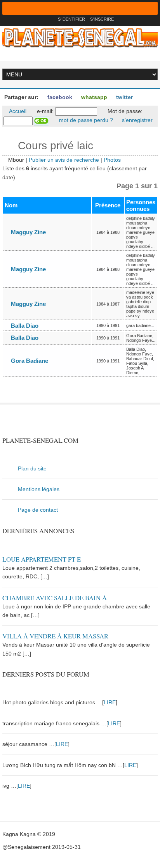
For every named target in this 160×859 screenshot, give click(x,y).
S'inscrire (102, 19)
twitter (124, 97)
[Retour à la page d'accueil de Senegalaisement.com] (49, 19)
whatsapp (93, 97)
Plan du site (32, 468)
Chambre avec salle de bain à (54, 597)
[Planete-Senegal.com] (80, 37)
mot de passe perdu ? (85, 120)
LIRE (110, 702)
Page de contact (38, 510)
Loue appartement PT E (41, 559)
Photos (112, 160)
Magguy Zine (27, 232)
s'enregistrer (136, 120)
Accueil (17, 111)
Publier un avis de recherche (64, 160)
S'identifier (71, 19)
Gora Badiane (28, 360)
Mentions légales (38, 489)
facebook (59, 97)
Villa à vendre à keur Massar (55, 635)
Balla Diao (23, 325)
